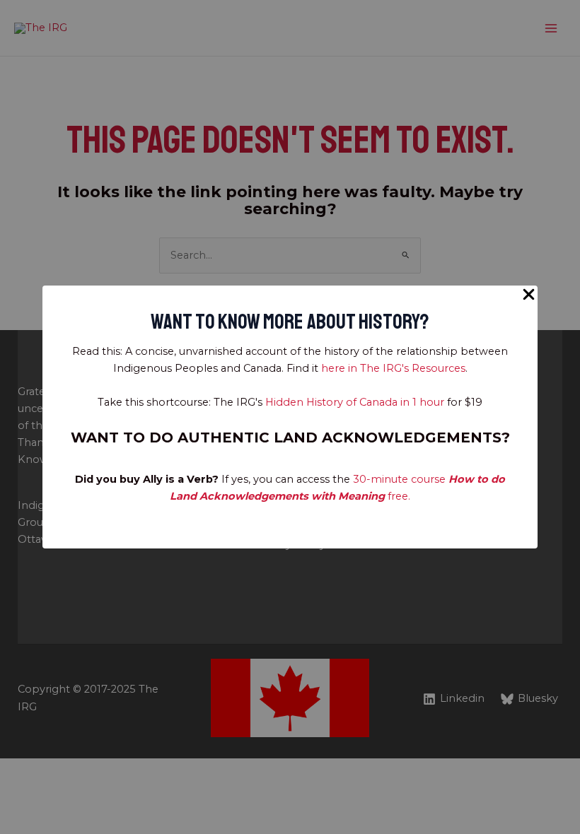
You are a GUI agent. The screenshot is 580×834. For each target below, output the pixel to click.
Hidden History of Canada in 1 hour (354, 402)
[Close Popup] (529, 295)
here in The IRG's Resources (393, 368)
